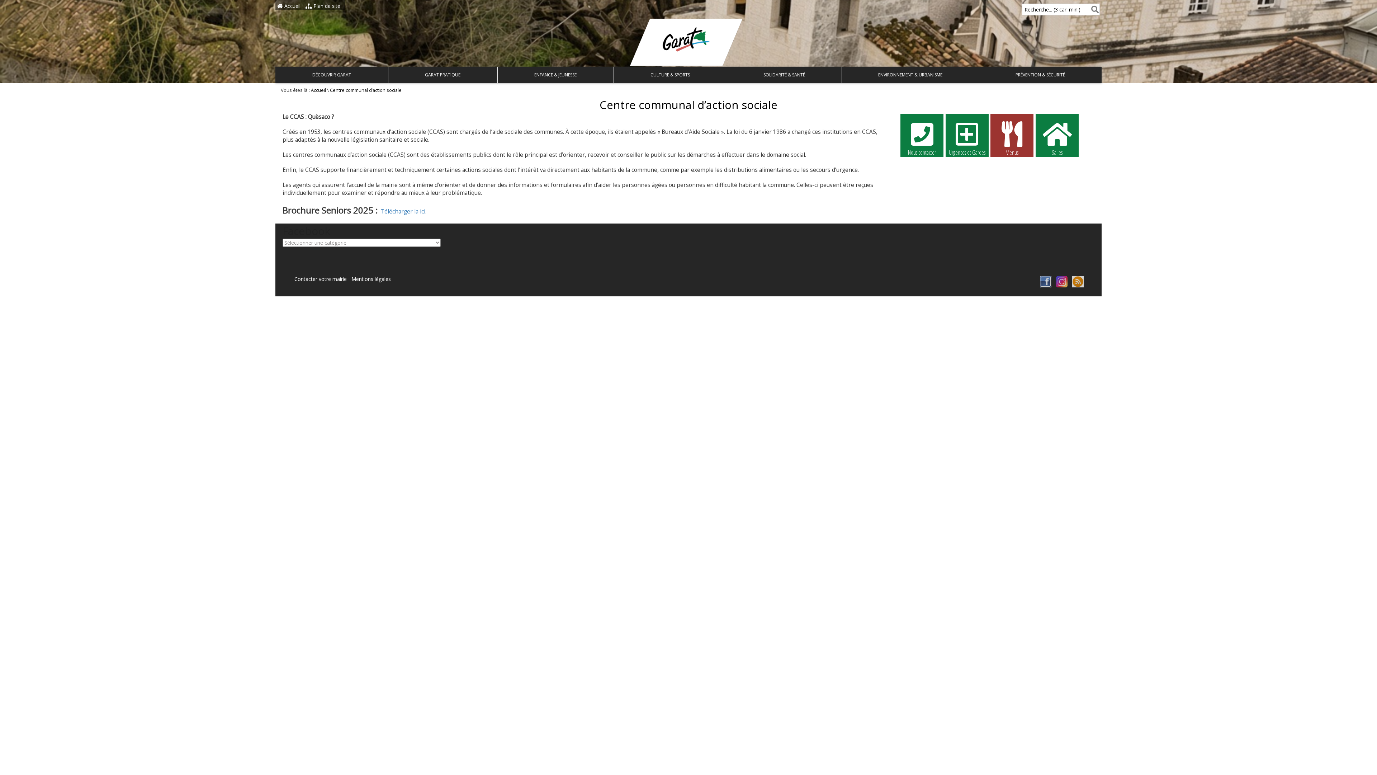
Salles (1057, 152)
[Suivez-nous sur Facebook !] (1045, 285)
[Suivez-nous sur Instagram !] (1062, 285)
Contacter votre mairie (320, 279)
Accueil (292, 6)
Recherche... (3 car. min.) (1052, 9)
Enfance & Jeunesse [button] (555, 75)
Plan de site (326, 6)
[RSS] (1078, 285)
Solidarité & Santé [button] (784, 75)
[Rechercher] (1093, 9)
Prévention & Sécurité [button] (1040, 75)
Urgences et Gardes (967, 152)
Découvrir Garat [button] (331, 75)
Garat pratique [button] (442, 75)
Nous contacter (922, 152)
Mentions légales (371, 279)
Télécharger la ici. (403, 211)
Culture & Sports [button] (670, 75)
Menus (1011, 152)
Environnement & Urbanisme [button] (910, 75)
